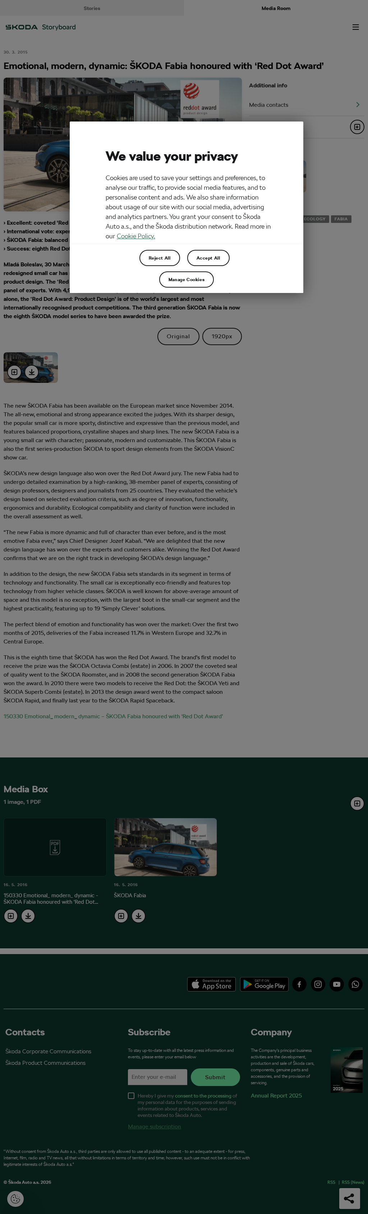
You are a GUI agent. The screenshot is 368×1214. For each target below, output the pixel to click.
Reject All (160, 258)
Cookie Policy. (136, 236)
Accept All (208, 258)
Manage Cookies (186, 279)
